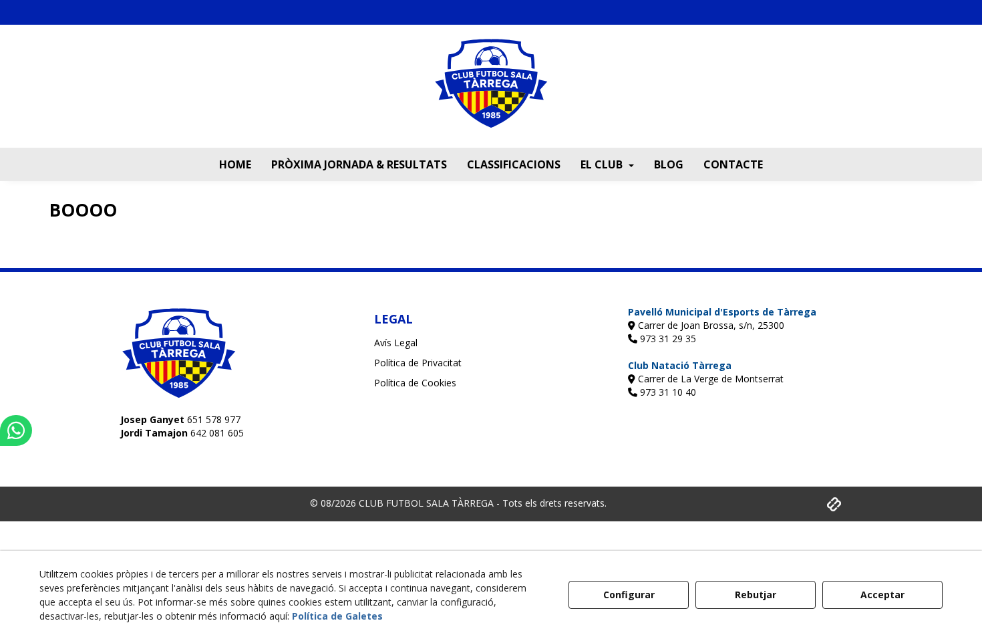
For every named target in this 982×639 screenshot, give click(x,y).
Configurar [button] (629, 594)
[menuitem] (235, 164)
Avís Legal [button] (396, 342)
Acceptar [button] (882, 594)
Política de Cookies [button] (415, 382)
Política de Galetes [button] (337, 616)
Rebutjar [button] (755, 594)
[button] (491, 93)
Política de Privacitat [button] (418, 362)
